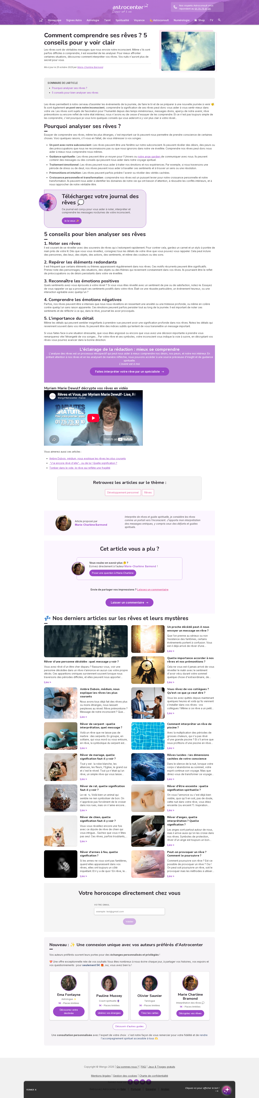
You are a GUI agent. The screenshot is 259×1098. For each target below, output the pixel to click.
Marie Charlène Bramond (190, 996)
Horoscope (54, 20)
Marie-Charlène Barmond (90, 67)
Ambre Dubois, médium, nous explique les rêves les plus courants (87, 458)
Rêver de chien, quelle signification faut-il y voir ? (98, 819)
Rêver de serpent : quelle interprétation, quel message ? (101, 726)
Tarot (107, 20)
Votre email (102, 905)
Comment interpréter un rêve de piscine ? (189, 726)
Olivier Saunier (149, 996)
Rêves (148, 492)
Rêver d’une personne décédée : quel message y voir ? (81, 662)
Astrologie (93, 20)
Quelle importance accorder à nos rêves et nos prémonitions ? (190, 660)
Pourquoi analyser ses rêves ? (70, 87)
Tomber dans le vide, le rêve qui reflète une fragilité (79, 467)
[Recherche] (219, 20)
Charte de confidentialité (153, 1075)
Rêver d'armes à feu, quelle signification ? (99, 854)
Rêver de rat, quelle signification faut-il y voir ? (102, 788)
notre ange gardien (149, 156)
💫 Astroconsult (159, 20)
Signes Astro (74, 20)
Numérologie (182, 20)
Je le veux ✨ (71, 220)
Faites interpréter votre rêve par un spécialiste (127, 371)
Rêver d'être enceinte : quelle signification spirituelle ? (187, 788)
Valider (129, 921)
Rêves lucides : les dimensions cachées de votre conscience (188, 757)
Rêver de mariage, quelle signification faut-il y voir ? (98, 757)
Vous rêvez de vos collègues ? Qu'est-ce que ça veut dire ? (188, 691)
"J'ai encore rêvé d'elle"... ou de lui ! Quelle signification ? (83, 463)
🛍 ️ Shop (200, 20)
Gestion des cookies (125, 1075)
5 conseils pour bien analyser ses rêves (75, 92)
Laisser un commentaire (127, 602)
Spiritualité (122, 20)
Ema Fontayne (68, 995)
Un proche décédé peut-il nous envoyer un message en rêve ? (188, 629)
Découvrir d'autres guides (129, 1026)
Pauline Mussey (109, 996)
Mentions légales (101, 1075)
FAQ (143, 1066)
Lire (46, 682)
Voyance (139, 20)
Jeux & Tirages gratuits (161, 1066)
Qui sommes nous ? (127, 1066)
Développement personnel (123, 492)
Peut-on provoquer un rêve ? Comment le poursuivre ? (186, 854)
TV (211, 20)
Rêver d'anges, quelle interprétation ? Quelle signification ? (183, 821)
